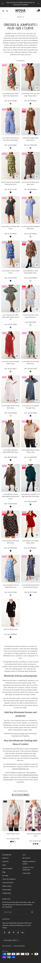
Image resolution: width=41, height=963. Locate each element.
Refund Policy (6, 886)
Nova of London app (20, 733)
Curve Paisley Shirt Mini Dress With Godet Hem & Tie (10, 317)
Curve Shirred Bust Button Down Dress (10, 363)
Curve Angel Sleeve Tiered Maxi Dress (10, 407)
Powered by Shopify (19, 946)
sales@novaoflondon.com (20, 769)
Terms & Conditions (9, 879)
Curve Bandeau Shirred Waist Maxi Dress (10, 586)
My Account (26, 858)
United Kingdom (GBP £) (10, 940)
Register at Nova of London (28, 863)
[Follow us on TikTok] (18, 932)
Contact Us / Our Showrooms (28, 868)
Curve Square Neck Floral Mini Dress (10, 542)
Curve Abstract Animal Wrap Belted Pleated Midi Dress (10, 496)
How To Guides (7, 868)
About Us (5, 858)
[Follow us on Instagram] (9, 932)
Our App (5, 875)
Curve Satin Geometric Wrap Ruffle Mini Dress (10, 451)
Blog (3, 872)
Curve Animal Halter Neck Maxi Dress (30, 183)
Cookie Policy (6, 893)
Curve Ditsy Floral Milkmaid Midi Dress (30, 227)
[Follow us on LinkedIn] (22, 932)
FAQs (4, 865)
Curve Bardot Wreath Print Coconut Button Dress (30, 586)
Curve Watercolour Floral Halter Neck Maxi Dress (10, 95)
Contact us (20, 766)
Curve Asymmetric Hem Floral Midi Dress (30, 316)
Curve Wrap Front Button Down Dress (30, 542)
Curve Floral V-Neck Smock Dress (10, 272)
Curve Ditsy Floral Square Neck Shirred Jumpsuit (10, 139)
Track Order (26, 873)
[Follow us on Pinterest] (13, 932)
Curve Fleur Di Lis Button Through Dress (30, 407)
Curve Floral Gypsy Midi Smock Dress (30, 139)
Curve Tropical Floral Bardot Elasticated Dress (10, 183)
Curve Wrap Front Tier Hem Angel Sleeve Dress (30, 95)
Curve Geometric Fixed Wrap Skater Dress (30, 272)
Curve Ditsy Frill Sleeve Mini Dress (10, 227)
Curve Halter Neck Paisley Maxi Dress (30, 363)
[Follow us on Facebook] (4, 932)
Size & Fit (5, 861)
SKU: (6, 101)
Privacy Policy (6, 890)
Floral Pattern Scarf (13, 834)
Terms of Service (7, 882)
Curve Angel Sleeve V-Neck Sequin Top (30, 451)
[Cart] (38, 11)
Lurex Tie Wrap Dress (10, 629)
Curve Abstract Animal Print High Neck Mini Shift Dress (30, 495)
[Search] (7, 11)
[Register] (32, 912)
